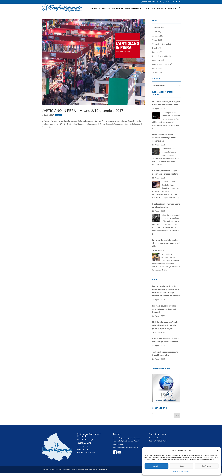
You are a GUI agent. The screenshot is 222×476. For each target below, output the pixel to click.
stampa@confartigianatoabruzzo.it (125, 441)
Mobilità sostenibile (160, 56)
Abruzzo (58, 115)
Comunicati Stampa (160, 44)
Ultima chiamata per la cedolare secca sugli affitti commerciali (164, 104)
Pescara (155, 68)
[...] (162, 131)
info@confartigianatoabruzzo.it (129, 431)
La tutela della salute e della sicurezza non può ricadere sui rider (166, 210)
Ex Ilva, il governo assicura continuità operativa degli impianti (164, 289)
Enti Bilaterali (158, 8)
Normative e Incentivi (160, 64)
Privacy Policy (185, 471)
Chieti (154, 40)
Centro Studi (117, 8)
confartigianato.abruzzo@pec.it (128, 435)
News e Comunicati (133, 8)
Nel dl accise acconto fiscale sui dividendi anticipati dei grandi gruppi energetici (165, 305)
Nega (182, 466)
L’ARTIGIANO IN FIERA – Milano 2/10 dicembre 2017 (82, 110)
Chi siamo (94, 8)
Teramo (155, 72)
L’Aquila (155, 52)
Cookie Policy (176, 471)
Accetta (156, 466)
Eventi (147, 8)
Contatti (172, 8)
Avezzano (156, 36)
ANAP (154, 32)
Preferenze (206, 466)
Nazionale (156, 60)
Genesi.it (83, 463)
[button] (217, 450)
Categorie (106, 8)
